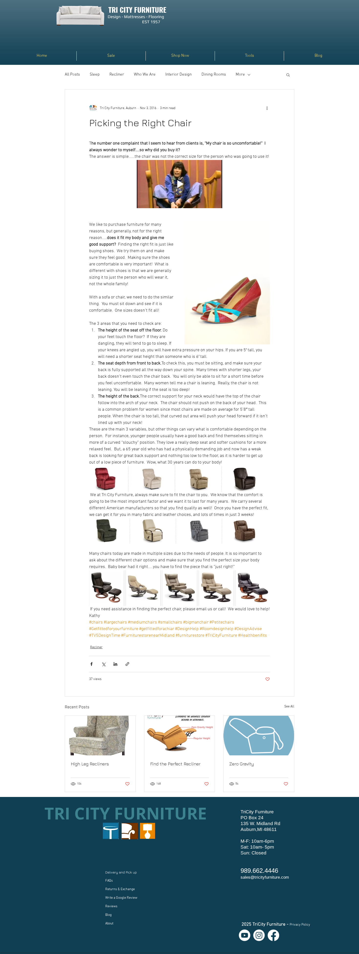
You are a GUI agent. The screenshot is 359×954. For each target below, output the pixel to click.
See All (289, 706)
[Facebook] (273, 935)
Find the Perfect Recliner (175, 763)
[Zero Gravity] (258, 735)
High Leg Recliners (90, 763)
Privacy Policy (300, 925)
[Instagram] (259, 935)
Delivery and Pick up (121, 872)
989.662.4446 (259, 870)
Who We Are (145, 74)
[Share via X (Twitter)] (103, 664)
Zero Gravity (241, 763)
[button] (180, 56)
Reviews (111, 906)
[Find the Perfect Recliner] (179, 735)
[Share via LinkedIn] (115, 664)
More (240, 74)
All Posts (72, 74)
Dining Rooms (213, 74)
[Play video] (179, 184)
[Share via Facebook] (91, 664)
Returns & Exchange (120, 889)
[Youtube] (244, 935)
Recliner (116, 74)
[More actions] (267, 108)
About (109, 923)
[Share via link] (127, 664)
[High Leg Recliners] (100, 735)
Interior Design (178, 74)
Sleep (95, 74)
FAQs (109, 881)
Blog (108, 915)
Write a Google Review (121, 898)
